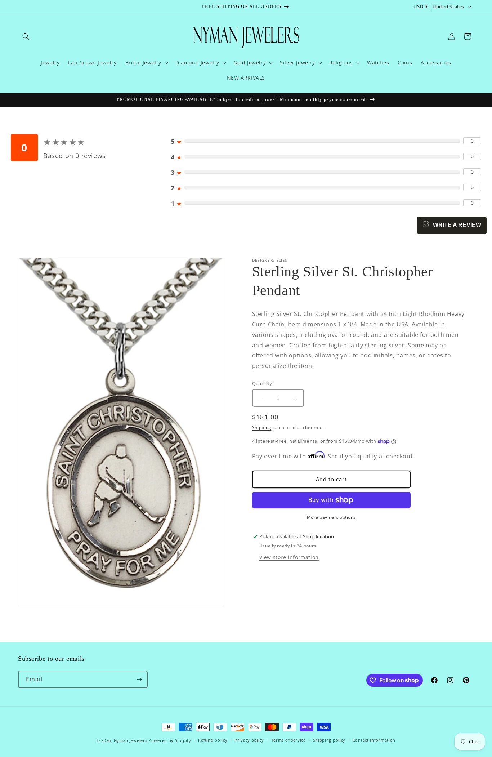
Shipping (262, 427)
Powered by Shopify (169, 740)
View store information (289, 557)
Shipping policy (329, 740)
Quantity (262, 383)
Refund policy (212, 740)
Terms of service (288, 740)
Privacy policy (249, 740)
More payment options (331, 517)
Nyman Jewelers (130, 740)
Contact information (374, 740)
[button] (26, 36)
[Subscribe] (139, 679)
